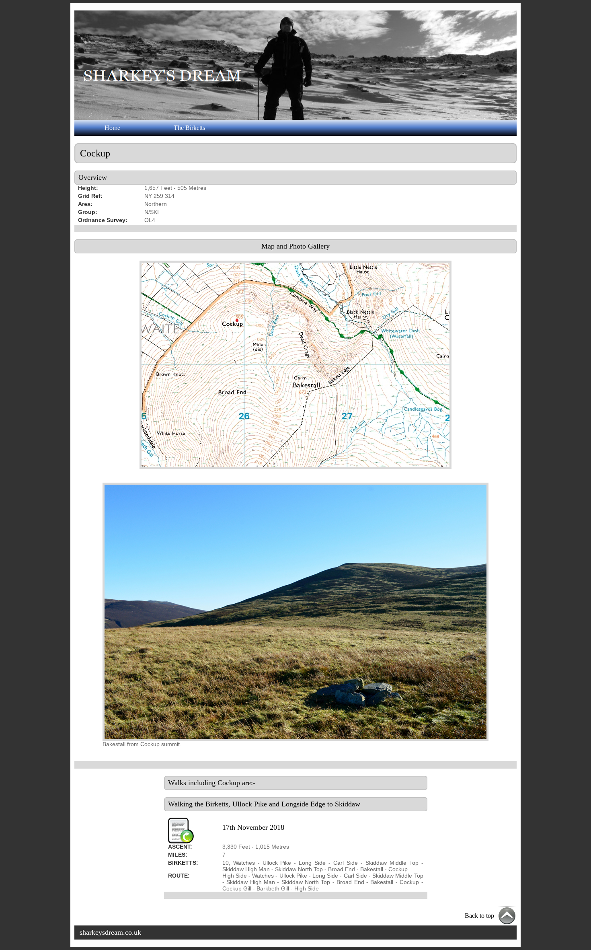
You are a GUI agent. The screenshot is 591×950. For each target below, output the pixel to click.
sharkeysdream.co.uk (110, 932)
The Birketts (189, 127)
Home (112, 127)
